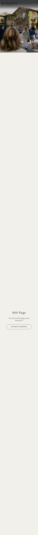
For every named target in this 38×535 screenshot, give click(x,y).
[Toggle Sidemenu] (34, 4)
